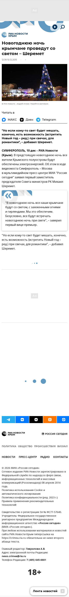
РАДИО (45, 457)
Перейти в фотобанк (39, 104)
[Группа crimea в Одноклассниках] (50, 419)
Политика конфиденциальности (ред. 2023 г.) (30, 498)
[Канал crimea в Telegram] (8, 419)
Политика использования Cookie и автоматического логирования (23, 492)
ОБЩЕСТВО (25, 447)
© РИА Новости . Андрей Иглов (15, 104)
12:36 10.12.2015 (9, 59)
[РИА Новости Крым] (14, 35)
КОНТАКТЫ (60, 457)
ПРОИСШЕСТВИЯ (45, 447)
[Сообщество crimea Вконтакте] (22, 419)
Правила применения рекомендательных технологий (28, 503)
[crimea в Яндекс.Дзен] (36, 419)
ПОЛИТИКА (9, 447)
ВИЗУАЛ (62, 447)
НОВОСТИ (8, 457)
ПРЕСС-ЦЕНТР (28, 457)
